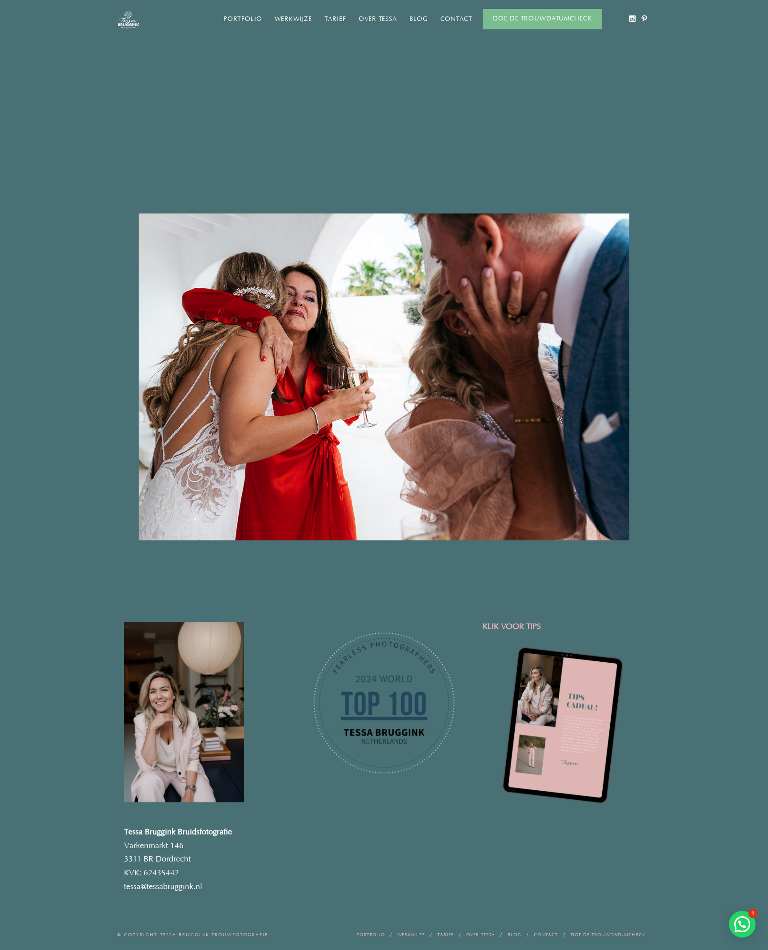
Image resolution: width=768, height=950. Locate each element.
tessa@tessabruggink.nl (163, 886)
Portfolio (243, 19)
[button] (742, 924)
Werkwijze (293, 19)
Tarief (335, 19)
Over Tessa (378, 19)
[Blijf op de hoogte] (632, 18)
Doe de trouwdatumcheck (542, 18)
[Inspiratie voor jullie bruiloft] (644, 18)
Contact (456, 19)
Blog (418, 19)
